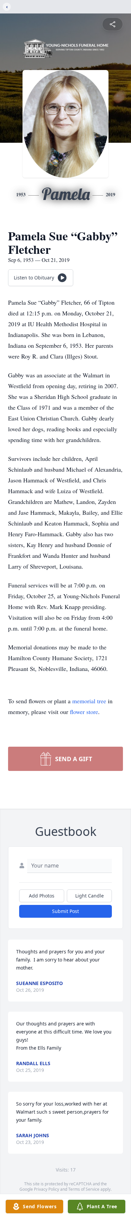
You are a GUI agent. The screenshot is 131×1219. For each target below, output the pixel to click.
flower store (84, 712)
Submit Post (65, 911)
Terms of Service (83, 1189)
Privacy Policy (46, 1189)
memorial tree (89, 701)
